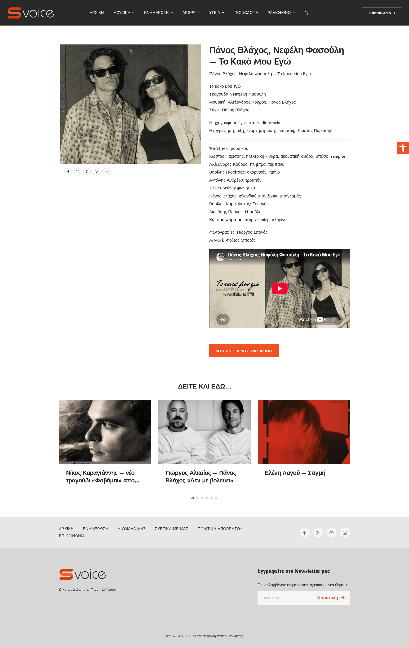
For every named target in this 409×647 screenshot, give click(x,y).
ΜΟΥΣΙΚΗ (121, 12)
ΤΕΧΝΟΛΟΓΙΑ (246, 12)
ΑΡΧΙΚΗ (97, 12)
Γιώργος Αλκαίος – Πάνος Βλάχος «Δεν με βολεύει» (200, 476)
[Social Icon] (68, 171)
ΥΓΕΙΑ (214, 12)
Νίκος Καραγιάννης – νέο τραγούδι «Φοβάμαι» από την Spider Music (100, 480)
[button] (403, 148)
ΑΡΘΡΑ (189, 12)
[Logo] (30, 12)
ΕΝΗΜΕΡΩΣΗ (156, 12)
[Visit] (105, 432)
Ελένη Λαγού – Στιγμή (295, 472)
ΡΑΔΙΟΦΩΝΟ (279, 12)
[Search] (307, 12)
